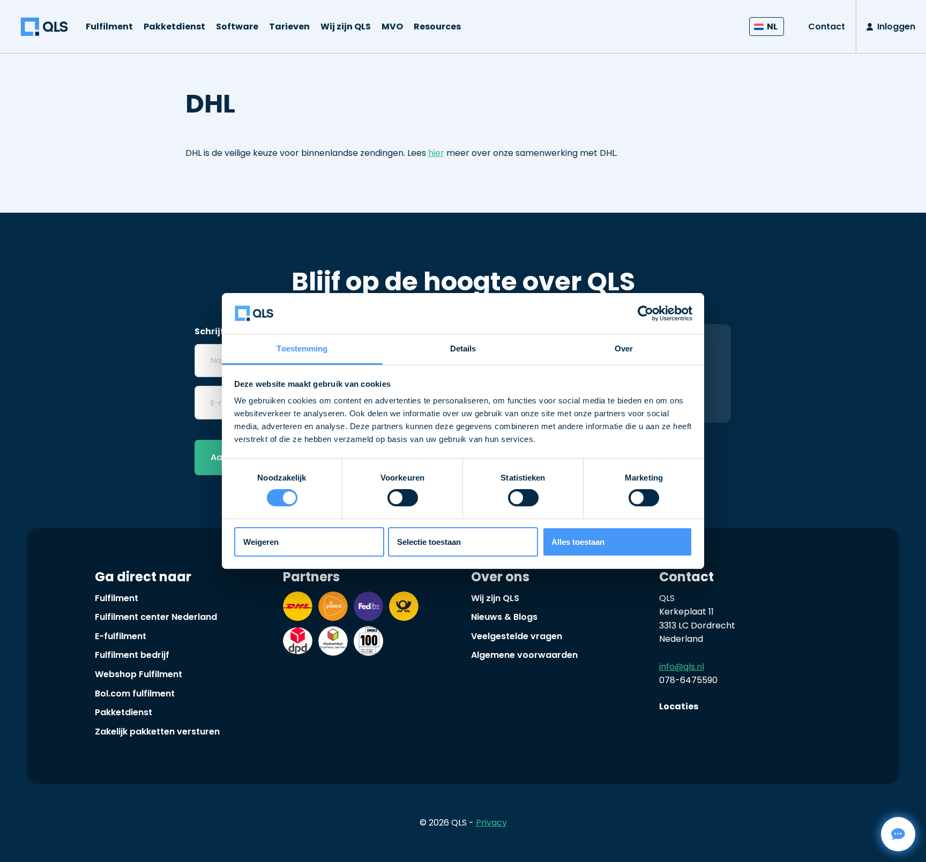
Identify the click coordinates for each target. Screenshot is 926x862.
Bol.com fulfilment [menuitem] (135, 693)
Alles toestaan (577, 541)
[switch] (402, 497)
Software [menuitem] (237, 26)
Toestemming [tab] (302, 348)
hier (436, 153)
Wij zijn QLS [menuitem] (345, 26)
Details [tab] (463, 348)
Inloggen (896, 26)
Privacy (491, 822)
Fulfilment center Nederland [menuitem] (156, 617)
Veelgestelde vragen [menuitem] (516, 636)
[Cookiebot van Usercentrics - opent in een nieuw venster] (645, 313)
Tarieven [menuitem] (289, 26)
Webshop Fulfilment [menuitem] (138, 674)
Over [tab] (624, 348)
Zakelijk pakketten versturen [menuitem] (157, 731)
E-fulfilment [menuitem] (120, 636)
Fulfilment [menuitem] (109, 26)
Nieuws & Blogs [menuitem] (504, 617)
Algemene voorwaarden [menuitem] (524, 655)
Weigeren (261, 541)
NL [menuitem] (772, 26)
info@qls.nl (681, 667)
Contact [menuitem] (826, 26)
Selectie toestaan (429, 541)
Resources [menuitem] (437, 26)
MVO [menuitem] (392, 26)
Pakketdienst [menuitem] (174, 26)
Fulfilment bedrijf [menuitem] (132, 655)
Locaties (678, 706)
